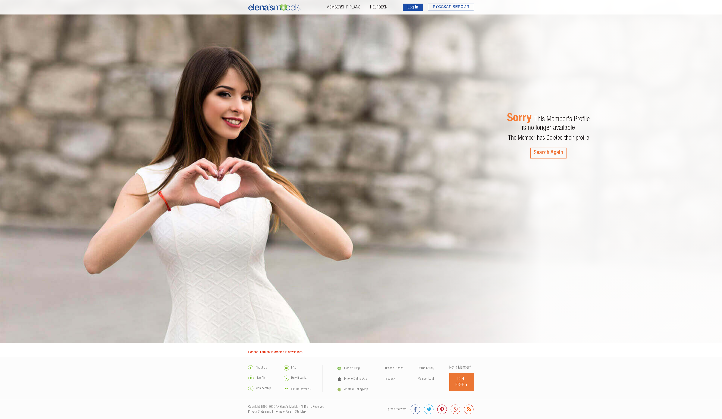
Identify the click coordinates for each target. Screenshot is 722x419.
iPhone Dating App (355, 379)
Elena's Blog (352, 368)
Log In (412, 7)
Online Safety (426, 368)
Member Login (426, 379)
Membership (263, 388)
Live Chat (262, 378)
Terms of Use (282, 412)
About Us (261, 367)
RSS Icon (469, 409)
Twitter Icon (429, 409)
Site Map (300, 412)
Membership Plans (343, 7)
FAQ (293, 367)
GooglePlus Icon (455, 409)
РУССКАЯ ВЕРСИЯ (451, 7)
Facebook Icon (415, 409)
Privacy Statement (259, 412)
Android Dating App (356, 389)
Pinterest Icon (442, 409)
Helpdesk (378, 7)
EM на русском (301, 389)
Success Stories (394, 368)
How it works (299, 378)
